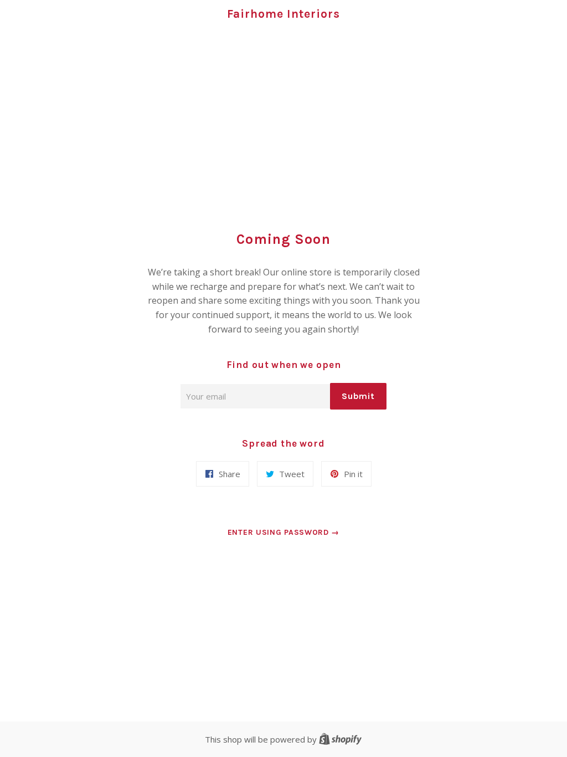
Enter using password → (283, 532)
